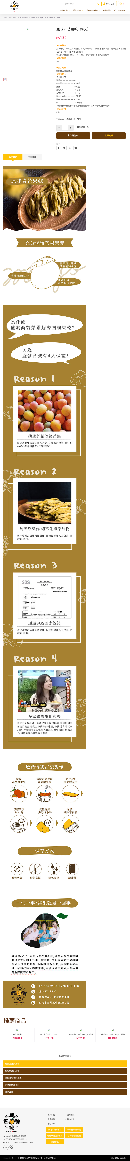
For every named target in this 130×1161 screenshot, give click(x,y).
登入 (108, 4)
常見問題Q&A (119, 10)
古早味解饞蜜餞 (12, 1085)
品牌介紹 (65, 10)
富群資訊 (123, 1158)
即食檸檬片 (17, 1034)
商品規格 (32, 157)
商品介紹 (13, 157)
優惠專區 (9, 1092)
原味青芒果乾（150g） (49, 1034)
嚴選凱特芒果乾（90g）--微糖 (113, 1034)
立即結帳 (109, 135)
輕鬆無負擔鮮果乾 (13, 1078)
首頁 (5, 18)
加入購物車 (73, 135)
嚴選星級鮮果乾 (36, 18)
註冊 (112, 4)
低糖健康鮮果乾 (12, 1071)
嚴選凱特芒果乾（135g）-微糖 (81, 1034)
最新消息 (78, 10)
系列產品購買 (93, 10)
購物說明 (71, 1119)
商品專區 (12, 18)
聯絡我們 (107, 10)
